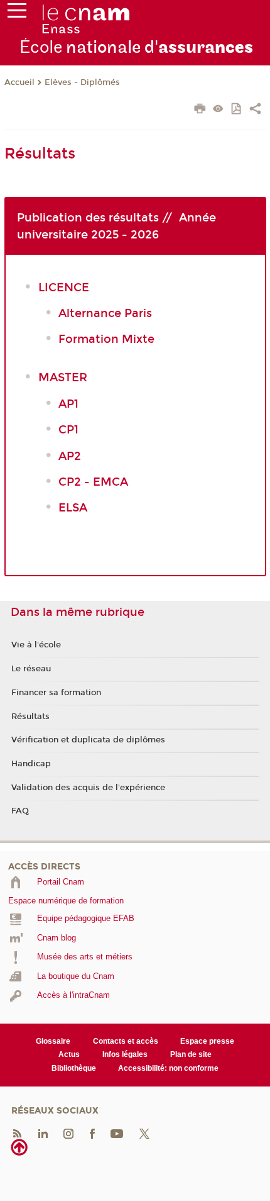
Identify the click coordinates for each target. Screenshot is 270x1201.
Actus (69, 1054)
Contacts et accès (125, 1041)
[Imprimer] (200, 110)
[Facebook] (92, 1133)
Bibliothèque (73, 1068)
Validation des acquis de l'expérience (88, 788)
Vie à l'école (36, 645)
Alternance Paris (106, 313)
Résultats (30, 717)
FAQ (20, 811)
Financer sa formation (56, 693)
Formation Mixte (108, 339)
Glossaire (53, 1041)
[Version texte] (218, 110)
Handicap (31, 764)
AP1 (68, 404)
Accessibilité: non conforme (168, 1068)
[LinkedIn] (43, 1133)
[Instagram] (68, 1133)
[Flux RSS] (17, 1133)
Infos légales (125, 1054)
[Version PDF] (237, 110)
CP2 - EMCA (93, 482)
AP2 (69, 456)
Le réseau (31, 669)
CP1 (68, 430)
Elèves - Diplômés (82, 82)
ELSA (74, 508)
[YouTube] (117, 1133)
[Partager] (255, 110)
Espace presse (207, 1041)
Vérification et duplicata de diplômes (88, 740)
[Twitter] (144, 1133)
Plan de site (191, 1054)
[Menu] (17, 13)
